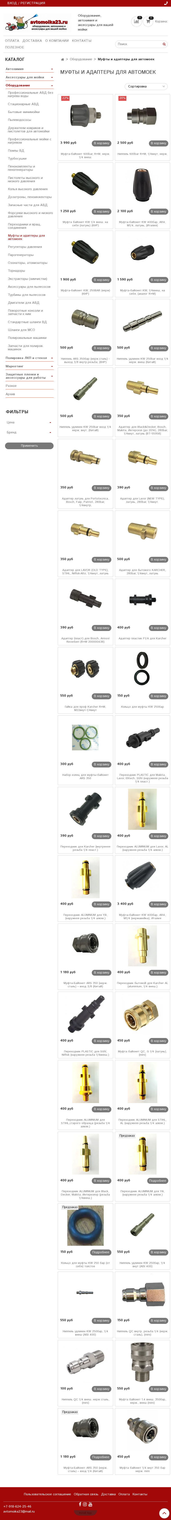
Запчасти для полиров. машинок (26, 348)
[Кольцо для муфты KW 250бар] (142, 669)
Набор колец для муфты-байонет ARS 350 (85, 776)
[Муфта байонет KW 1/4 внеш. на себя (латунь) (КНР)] (85, 184)
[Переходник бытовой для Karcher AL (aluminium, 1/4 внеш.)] (142, 946)
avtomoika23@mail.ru (19, 1511)
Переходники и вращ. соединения (24, 226)
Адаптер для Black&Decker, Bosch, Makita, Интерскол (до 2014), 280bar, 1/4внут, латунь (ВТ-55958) (142, 430)
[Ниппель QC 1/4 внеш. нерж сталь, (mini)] (85, 1362)
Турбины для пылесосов (26, 295)
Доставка (32, 40)
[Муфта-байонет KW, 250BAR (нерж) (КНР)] (85, 253)
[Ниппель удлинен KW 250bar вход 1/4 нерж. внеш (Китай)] (142, 321)
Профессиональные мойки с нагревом (29, 141)
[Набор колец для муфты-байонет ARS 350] (85, 737)
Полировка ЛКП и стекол (26, 358)
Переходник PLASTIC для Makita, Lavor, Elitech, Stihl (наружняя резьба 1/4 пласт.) (142, 778)
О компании (57, 40)
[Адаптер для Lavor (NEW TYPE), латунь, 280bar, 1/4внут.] (142, 461)
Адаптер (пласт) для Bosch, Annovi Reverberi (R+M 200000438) (85, 640)
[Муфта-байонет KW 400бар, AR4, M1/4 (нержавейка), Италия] (142, 877)
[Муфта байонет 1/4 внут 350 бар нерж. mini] (142, 1430)
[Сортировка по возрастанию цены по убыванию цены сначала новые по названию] (146, 86)
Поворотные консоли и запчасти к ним (25, 312)
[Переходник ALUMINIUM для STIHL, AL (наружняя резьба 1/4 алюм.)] (142, 1082)
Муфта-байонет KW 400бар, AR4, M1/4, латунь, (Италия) (142, 223)
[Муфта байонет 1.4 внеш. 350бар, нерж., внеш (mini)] (142, 1362)
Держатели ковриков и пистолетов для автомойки (28, 130)
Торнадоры (16, 270)
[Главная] (62, 59)
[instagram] (85, 1504)
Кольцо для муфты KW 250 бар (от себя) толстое (85, 1264)
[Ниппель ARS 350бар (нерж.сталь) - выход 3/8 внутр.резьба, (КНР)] (85, 321)
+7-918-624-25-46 (17, 1506)
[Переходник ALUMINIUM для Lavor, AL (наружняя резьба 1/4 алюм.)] (142, 809)
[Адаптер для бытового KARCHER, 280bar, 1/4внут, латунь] (142, 532)
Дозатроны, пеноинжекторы (30, 197)
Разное (11, 386)
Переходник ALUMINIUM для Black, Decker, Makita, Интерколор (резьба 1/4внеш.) (85, 1195)
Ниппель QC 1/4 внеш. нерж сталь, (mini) (85, 1401)
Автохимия (15, 69)
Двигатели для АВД (23, 302)
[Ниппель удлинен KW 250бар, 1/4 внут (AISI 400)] (142, 1225)
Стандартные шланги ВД (27, 322)
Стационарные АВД (23, 104)
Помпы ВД (16, 150)
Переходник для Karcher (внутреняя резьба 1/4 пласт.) (85, 848)
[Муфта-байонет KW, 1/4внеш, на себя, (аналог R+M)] (142, 253)
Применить (29, 445)
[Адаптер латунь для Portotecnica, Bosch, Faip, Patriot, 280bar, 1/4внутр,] (85, 461)
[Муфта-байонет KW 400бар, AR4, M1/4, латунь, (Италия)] (142, 184)
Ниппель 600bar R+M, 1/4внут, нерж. (142, 154)
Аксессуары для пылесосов (29, 286)
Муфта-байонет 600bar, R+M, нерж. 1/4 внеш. (85, 155)
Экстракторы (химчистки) (27, 279)
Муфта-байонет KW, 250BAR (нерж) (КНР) (85, 292)
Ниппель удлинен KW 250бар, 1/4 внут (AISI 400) (142, 1264)
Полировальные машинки (27, 338)
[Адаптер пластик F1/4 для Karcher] (142, 601)
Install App (85, 1513)
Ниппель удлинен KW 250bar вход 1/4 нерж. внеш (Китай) (142, 360)
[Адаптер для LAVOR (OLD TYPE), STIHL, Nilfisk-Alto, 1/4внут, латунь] (85, 532)
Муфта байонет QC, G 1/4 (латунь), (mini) (142, 1053)
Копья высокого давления (28, 189)
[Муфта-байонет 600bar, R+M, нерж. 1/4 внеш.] (85, 116)
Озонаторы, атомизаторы (27, 263)
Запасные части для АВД (28, 205)
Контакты (81, 40)
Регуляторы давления (25, 247)
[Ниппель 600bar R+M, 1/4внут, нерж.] (142, 116)
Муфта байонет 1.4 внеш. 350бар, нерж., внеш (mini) (142, 1401)
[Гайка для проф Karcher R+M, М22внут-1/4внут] (85, 669)
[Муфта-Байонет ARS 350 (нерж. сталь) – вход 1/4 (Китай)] (85, 1430)
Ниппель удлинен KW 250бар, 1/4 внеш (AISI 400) (85, 1333)
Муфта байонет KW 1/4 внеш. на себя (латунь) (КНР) (85, 223)
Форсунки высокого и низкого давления (30, 215)
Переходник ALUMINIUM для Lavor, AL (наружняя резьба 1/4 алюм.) (142, 848)
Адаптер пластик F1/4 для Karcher (142, 638)
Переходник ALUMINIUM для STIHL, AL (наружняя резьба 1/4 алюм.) (142, 1121)
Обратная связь (86, 1494)
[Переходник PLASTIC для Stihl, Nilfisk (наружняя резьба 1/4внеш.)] (85, 1014)
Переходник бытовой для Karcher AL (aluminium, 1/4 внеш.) (142, 984)
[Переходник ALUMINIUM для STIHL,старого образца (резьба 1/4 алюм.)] (85, 1082)
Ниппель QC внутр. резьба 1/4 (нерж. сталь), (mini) (142, 1333)
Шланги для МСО (21, 330)
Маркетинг (14, 366)
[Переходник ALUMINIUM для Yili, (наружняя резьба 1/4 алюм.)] (85, 877)
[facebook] (80, 1504)
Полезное (14, 47)
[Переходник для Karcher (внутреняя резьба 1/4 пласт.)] (85, 809)
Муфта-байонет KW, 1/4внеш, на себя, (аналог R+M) (142, 292)
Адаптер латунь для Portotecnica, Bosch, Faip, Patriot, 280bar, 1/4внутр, (85, 502)
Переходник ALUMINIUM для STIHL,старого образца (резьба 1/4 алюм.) (85, 1123)
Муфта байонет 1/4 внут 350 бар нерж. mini (142, 1469)
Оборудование (81, 59)
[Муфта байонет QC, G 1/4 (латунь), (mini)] (142, 1014)
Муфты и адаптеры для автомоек (26, 237)
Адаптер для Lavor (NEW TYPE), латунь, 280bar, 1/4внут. (142, 500)
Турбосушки (17, 158)
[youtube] (90, 1504)
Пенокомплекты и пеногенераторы (21, 168)
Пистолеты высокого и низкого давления (25, 180)
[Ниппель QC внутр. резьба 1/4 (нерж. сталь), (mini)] (142, 1294)
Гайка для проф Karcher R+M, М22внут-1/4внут (85, 708)
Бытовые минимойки (24, 112)
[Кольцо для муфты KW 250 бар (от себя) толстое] (85, 1225)
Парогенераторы (21, 255)
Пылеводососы (19, 120)
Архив (10, 394)
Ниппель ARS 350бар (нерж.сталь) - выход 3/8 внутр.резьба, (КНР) (85, 360)
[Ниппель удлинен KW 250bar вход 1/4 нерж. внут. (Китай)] (85, 389)
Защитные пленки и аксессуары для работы (26, 376)
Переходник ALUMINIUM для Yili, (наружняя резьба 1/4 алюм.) (85, 916)
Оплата (12, 40)
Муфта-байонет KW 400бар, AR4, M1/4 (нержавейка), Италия (142, 916)
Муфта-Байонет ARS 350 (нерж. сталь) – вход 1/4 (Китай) (85, 1469)
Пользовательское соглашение (47, 1494)
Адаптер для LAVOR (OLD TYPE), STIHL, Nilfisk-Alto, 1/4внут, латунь (85, 571)
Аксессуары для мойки (25, 77)
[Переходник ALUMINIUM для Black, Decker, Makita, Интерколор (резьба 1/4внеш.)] (85, 1154)
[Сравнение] (137, 21)
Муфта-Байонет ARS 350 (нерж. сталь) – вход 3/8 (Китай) (85, 984)
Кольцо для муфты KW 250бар (142, 706)
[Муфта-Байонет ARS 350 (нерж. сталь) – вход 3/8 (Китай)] (85, 946)
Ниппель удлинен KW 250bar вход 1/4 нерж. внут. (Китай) (85, 428)
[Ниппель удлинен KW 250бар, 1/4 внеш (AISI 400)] (85, 1294)
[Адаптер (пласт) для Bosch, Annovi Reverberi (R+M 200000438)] (85, 601)
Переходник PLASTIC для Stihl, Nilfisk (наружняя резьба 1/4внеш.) (85, 1053)
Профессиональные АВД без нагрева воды (30, 94)
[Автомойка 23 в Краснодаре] (37, 22)
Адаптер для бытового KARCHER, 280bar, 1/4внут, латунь (142, 571)
